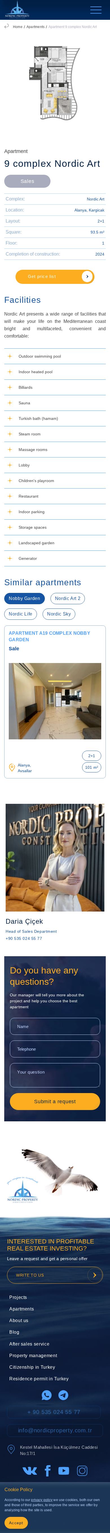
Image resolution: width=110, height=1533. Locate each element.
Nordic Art (95, 199)
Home (18, 27)
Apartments (36, 27)
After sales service (29, 1344)
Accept (16, 1523)
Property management (33, 1355)
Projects (18, 1297)
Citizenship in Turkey (32, 1367)
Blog (14, 1332)
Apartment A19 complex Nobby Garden (49, 636)
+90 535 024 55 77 (24, 938)
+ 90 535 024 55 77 (53, 1412)
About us (18, 1320)
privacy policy (41, 1500)
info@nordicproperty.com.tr (55, 1430)
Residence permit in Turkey (39, 1378)
